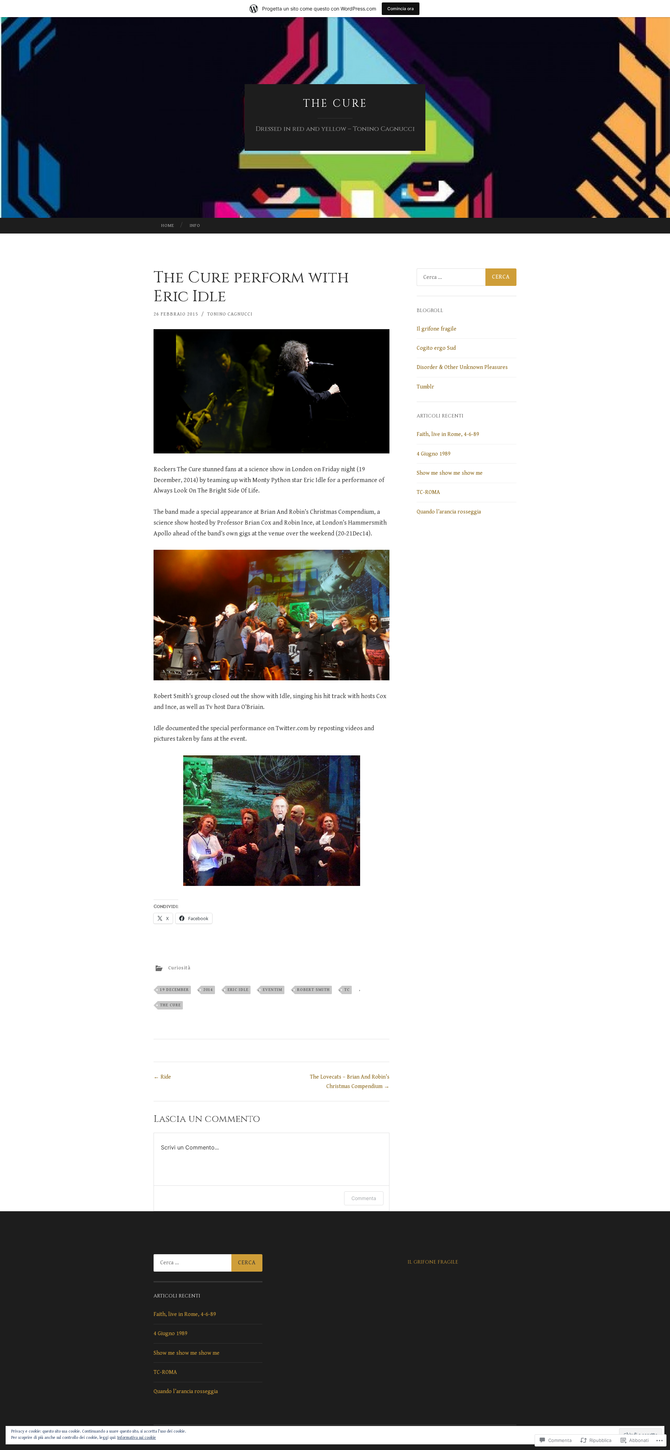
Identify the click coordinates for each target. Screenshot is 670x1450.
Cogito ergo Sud (436, 348)
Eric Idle (238, 989)
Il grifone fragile (436, 329)
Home (167, 225)
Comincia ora (400, 8)
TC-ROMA (428, 492)
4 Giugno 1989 (434, 454)
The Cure (170, 1005)
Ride (162, 1077)
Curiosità (179, 968)
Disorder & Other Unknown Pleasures (462, 367)
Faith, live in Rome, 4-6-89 (448, 434)
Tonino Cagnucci (230, 314)
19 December (174, 989)
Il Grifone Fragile (433, 1262)
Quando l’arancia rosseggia (449, 512)
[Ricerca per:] (466, 277)
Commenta (363, 1198)
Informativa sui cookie (136, 1437)
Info (194, 225)
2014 (208, 989)
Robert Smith (313, 989)
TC (347, 989)
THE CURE (335, 104)
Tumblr (425, 387)
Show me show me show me (450, 473)
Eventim (272, 989)
